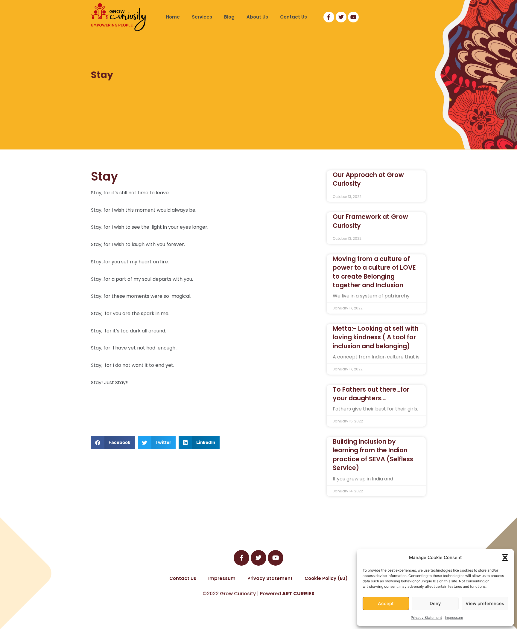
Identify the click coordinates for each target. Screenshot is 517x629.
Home (173, 17)
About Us (257, 17)
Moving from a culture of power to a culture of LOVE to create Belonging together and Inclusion (374, 271)
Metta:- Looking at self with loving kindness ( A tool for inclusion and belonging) (376, 337)
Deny (435, 603)
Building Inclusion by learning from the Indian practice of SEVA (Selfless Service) (373, 454)
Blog (229, 17)
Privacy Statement (426, 617)
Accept (386, 603)
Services (202, 17)
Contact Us (293, 17)
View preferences (485, 603)
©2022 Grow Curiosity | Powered (258, 593)
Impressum (454, 617)
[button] (505, 558)
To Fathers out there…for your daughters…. (371, 393)
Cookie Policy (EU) (326, 578)
